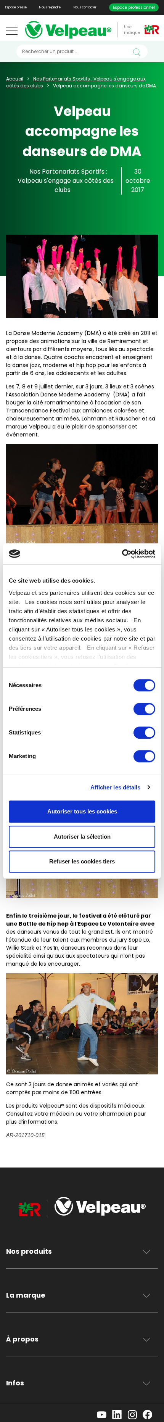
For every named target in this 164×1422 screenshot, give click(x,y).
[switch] (144, 709)
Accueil (14, 79)
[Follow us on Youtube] (104, 1416)
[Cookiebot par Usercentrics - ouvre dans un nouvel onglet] (121, 554)
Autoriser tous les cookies (82, 811)
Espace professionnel (134, 7)
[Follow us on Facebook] (150, 1416)
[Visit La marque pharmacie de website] (33, 1211)
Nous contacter (85, 7)
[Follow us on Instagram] (135, 1416)
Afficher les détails (115, 787)
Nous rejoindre (50, 7)
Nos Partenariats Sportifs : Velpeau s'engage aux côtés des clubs (66, 180)
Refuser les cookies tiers (82, 861)
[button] (12, 30)
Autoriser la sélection (82, 836)
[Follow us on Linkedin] (119, 1416)
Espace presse (16, 7)
